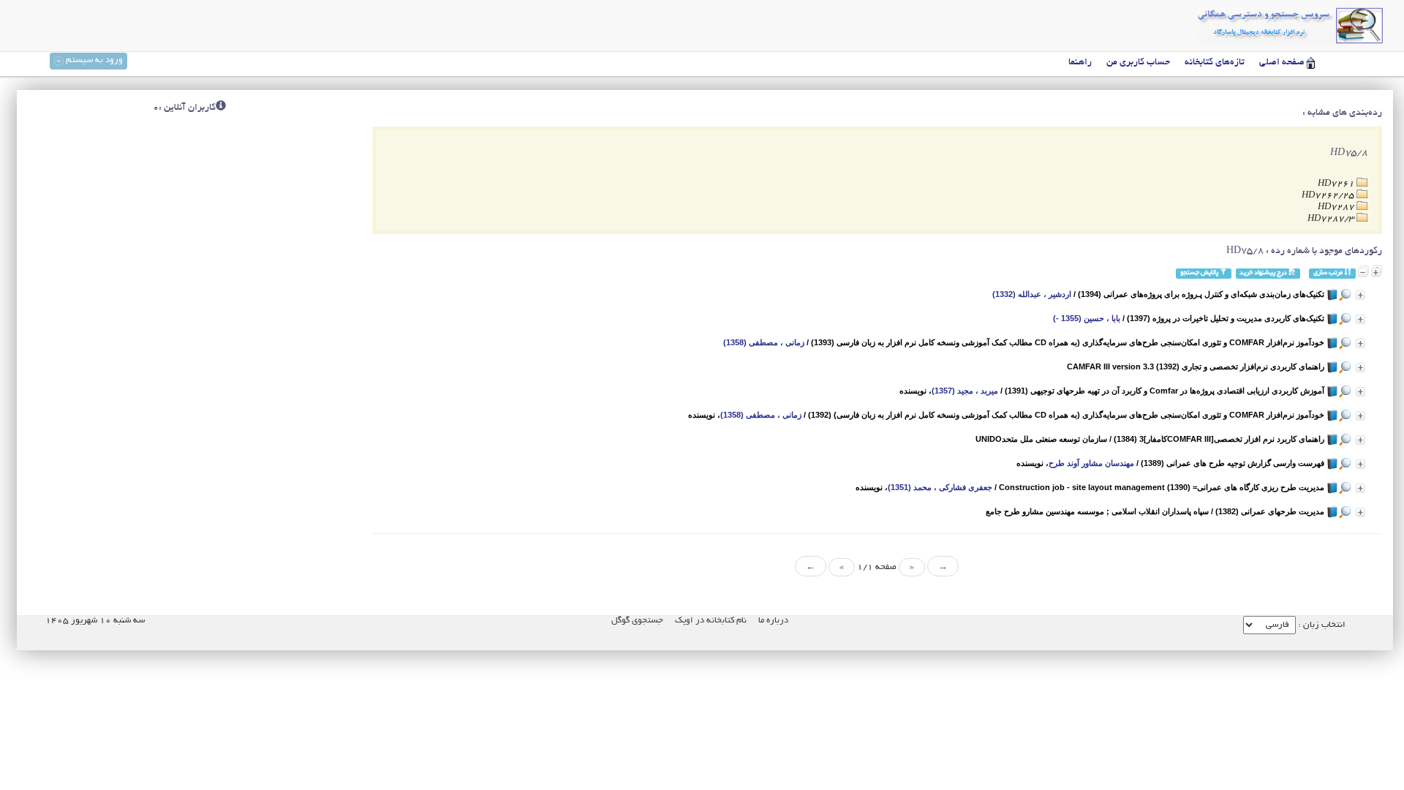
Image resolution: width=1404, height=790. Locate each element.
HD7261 (1337, 184)
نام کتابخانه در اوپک (711, 620)
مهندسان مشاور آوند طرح (1091, 463)
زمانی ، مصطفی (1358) (763, 342)
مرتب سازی (1328, 273)
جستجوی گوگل (637, 620)
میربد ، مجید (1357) (965, 390)
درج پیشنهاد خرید (1263, 273)
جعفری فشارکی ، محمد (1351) (940, 487)
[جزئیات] (1360, 295)
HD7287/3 (1331, 219)
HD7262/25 (1329, 195)
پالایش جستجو (1200, 273)
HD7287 (1337, 207)
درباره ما (773, 620)
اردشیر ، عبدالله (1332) (1031, 294)
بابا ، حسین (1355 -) (1086, 318)
